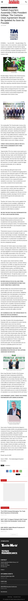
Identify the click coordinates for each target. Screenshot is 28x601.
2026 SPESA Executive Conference (9, 586)
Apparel (9, 7)
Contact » (3, 569)
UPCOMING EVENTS (7, 573)
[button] (26, 2)
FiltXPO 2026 (4, 581)
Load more (13, 534)
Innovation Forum (17, 596)
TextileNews (7, 465)
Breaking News (14, 7)
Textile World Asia (4, 7)
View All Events (4, 591)
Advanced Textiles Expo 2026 (7, 576)
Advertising (9, 596)
